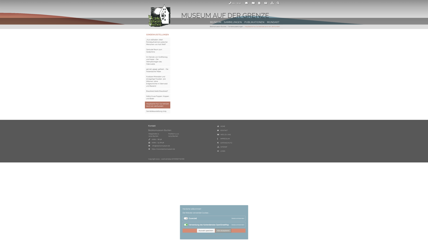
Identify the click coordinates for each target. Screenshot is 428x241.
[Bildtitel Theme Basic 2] (159, 26)
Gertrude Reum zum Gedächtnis (154, 51)
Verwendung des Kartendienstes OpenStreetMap (209, 225)
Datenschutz (218, 235)
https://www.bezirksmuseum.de (163, 149)
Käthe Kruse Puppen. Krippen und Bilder (157, 97)
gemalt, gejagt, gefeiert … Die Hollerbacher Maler (157, 70)
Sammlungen (233, 22)
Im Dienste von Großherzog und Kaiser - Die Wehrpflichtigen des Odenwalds (156, 60)
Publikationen (254, 22)
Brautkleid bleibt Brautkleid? (157, 91)
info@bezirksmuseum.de (161, 146)
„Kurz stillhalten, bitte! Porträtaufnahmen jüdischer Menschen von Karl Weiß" (157, 42)
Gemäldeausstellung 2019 (156, 111)
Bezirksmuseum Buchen (218, 26)
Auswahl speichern (206, 231)
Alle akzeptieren (223, 231)
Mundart (273, 22)
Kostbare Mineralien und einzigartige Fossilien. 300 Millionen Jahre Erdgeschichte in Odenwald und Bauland (156, 81)
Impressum (209, 235)
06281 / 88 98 (157, 139)
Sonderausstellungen (235, 26)
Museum (215, 22)
